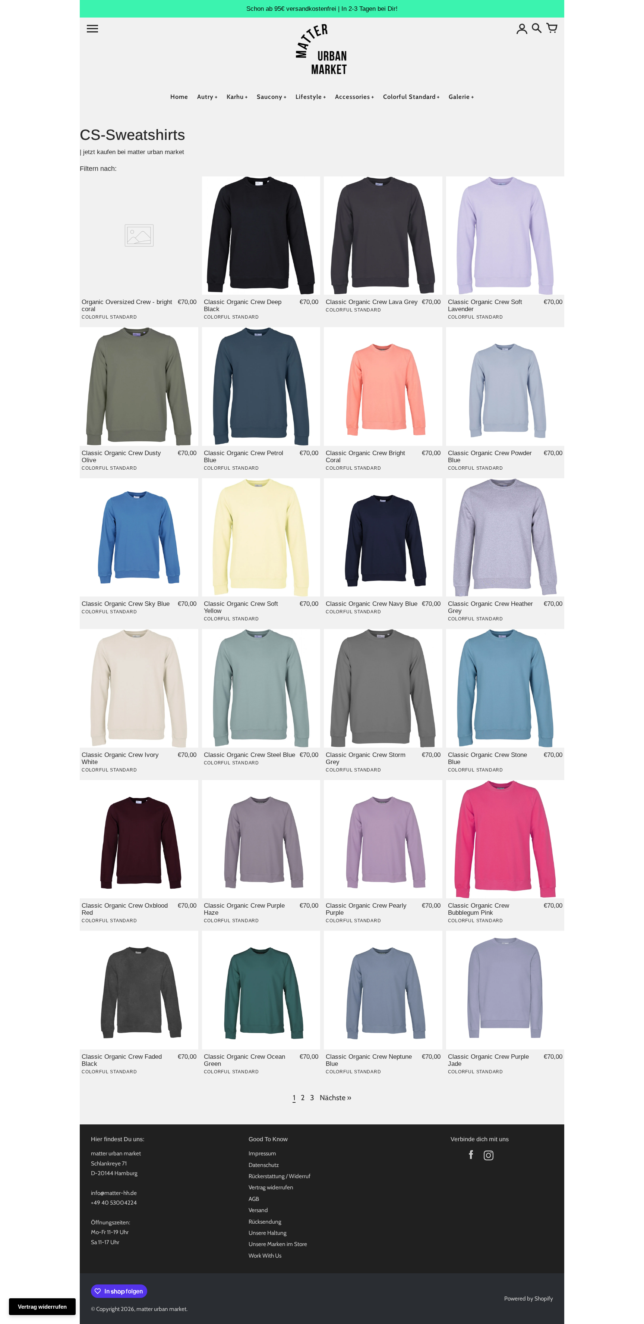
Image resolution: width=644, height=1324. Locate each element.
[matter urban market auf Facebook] (471, 1157)
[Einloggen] (521, 28)
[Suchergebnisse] (536, 28)
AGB (254, 1198)
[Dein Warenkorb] (551, 28)
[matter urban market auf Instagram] (488, 1157)
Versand (258, 1210)
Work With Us (265, 1255)
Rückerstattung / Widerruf (279, 1176)
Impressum (262, 1153)
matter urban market (161, 1308)
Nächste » (335, 1097)
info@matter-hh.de (114, 1192)
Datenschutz (264, 1164)
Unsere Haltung (268, 1232)
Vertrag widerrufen (271, 1187)
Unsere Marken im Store (278, 1244)
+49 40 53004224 (114, 1202)
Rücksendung (265, 1221)
